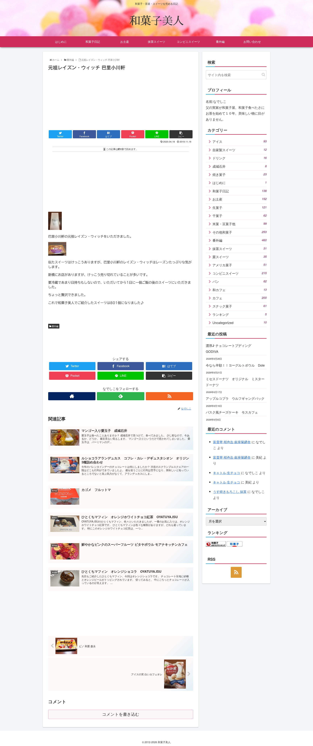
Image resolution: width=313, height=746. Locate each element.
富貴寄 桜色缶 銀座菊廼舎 (232, 441)
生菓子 (239, 207)
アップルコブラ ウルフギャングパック (235, 398)
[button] (263, 74)
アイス (239, 141)
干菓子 (239, 215)
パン (239, 281)
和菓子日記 (239, 191)
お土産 (239, 199)
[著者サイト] (71, 396)
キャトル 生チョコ (226, 472)
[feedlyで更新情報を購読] (120, 396)
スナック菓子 (239, 306)
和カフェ (239, 289)
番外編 (54, 326)
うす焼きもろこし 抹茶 (230, 491)
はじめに (239, 182)
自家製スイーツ (239, 149)
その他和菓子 (239, 232)
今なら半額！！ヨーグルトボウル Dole (235, 365)
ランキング (239, 314)
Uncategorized (239, 322)
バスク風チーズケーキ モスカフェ (232, 412)
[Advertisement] (120, 99)
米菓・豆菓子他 (239, 223)
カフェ (239, 297)
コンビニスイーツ (239, 273)
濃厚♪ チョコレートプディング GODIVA (230, 348)
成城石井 (239, 166)
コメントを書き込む (120, 714)
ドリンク (239, 158)
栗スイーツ (239, 256)
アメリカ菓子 (239, 265)
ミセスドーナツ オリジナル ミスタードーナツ (235, 381)
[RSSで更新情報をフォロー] (169, 396)
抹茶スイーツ (239, 248)
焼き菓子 (239, 174)
